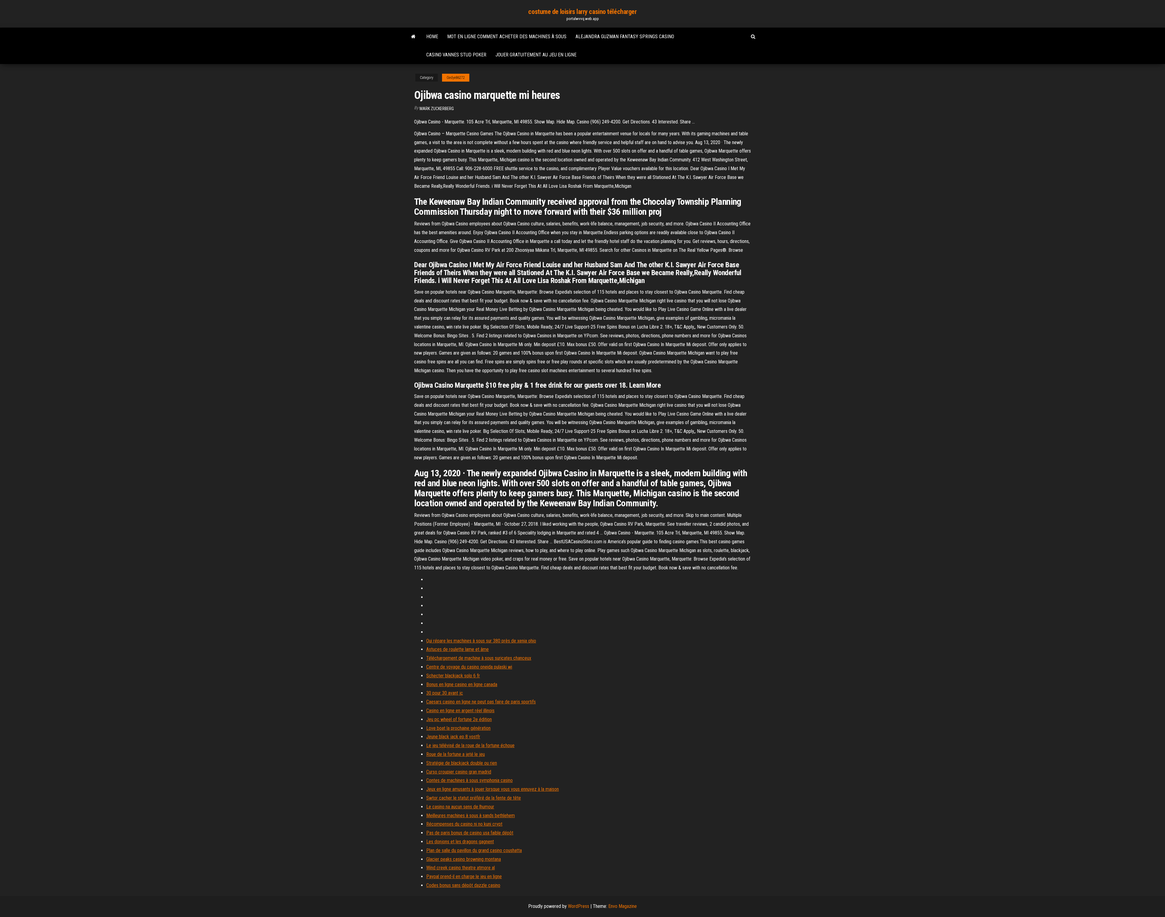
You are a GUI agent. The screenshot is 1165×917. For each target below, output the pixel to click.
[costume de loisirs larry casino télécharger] (413, 37)
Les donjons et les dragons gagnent (460, 842)
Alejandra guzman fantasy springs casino (625, 36)
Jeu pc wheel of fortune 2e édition (459, 719)
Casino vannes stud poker (456, 55)
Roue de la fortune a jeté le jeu (455, 754)
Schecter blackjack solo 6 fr (453, 676)
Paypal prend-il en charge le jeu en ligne (464, 876)
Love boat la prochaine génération (458, 728)
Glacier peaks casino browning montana (463, 859)
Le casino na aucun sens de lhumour (460, 807)
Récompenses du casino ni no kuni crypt (464, 824)
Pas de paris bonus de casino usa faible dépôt (469, 833)
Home (432, 36)
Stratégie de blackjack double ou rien (461, 763)
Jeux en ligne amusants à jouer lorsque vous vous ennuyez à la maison (492, 789)
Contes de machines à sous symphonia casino (469, 780)
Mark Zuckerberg (437, 108)
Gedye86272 (456, 78)
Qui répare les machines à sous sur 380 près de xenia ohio (481, 641)
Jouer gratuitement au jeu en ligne (535, 55)
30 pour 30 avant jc (444, 693)
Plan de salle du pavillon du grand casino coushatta (474, 850)
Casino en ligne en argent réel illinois (460, 710)
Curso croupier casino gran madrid (458, 772)
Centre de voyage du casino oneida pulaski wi (469, 667)
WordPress (578, 906)
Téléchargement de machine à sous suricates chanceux (478, 658)
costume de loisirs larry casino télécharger (582, 11)
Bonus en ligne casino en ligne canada (461, 684)
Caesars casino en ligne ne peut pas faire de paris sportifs (481, 702)
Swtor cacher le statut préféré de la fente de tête (473, 798)
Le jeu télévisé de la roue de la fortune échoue (470, 745)
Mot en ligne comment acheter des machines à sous (506, 36)
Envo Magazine (622, 906)
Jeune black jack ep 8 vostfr (453, 737)
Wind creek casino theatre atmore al (460, 868)
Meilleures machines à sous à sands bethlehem (470, 815)
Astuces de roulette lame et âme (457, 649)
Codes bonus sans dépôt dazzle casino (463, 885)
